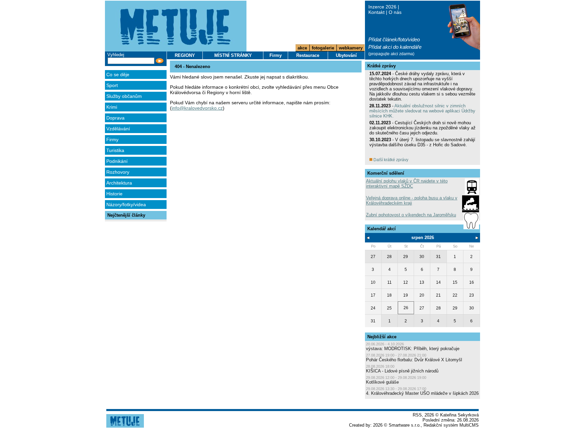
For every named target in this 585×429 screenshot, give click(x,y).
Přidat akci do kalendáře (394, 47)
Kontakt (376, 12)
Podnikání (117, 161)
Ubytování (346, 55)
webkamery (351, 47)
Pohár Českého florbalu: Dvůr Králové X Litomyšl (414, 359)
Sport (112, 85)
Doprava (115, 118)
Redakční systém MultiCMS (451, 425)
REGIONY (185, 55)
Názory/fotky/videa (126, 204)
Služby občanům (124, 96)
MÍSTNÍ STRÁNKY (233, 55)
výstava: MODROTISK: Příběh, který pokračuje (412, 348)
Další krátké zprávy (390, 159)
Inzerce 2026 (382, 6)
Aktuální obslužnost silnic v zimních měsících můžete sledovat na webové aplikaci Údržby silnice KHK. (422, 111)
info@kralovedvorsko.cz (197, 108)
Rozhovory (117, 172)
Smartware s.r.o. (405, 425)
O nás (395, 12)
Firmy (112, 139)
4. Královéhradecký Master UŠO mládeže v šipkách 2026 (422, 393)
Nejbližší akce (381, 336)
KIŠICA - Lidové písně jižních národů (402, 370)
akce (302, 47)
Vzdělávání (118, 128)
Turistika (115, 150)
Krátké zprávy (381, 65)
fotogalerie (323, 47)
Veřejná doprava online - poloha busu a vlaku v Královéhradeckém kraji (411, 200)
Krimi (111, 107)
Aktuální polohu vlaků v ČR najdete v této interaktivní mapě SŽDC (407, 183)
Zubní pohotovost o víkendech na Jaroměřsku (411, 214)
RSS (417, 414)
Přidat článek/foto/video (394, 39)
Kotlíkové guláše (382, 382)
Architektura (119, 183)
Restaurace (307, 55)
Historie (114, 193)
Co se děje (117, 74)
